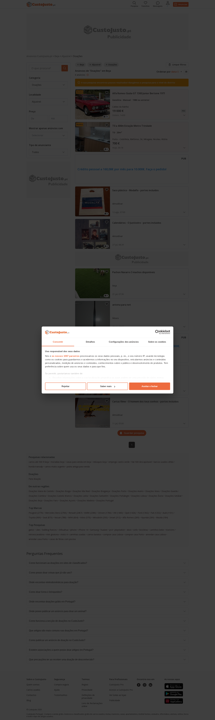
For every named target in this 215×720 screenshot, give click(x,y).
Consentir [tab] (58, 342)
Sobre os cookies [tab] (157, 342)
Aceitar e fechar (150, 386)
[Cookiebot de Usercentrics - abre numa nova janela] (157, 332)
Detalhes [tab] (90, 342)
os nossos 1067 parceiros (66, 356)
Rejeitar (65, 386)
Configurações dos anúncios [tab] (124, 342)
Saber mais (106, 386)
